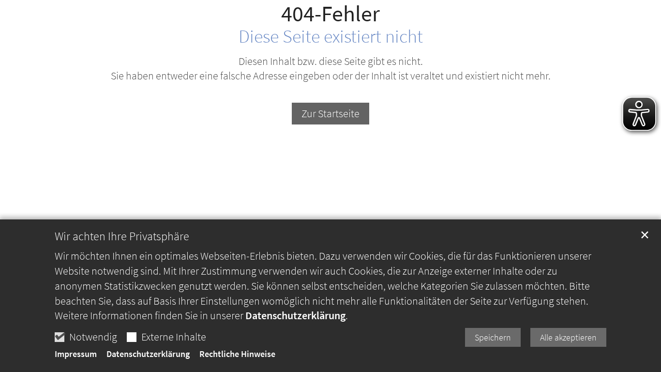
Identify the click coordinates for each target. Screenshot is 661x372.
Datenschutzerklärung (295, 315)
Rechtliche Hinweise (237, 354)
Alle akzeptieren (568, 337)
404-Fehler (330, 14)
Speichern (493, 337)
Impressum (76, 354)
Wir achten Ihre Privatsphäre (122, 236)
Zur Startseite (330, 113)
